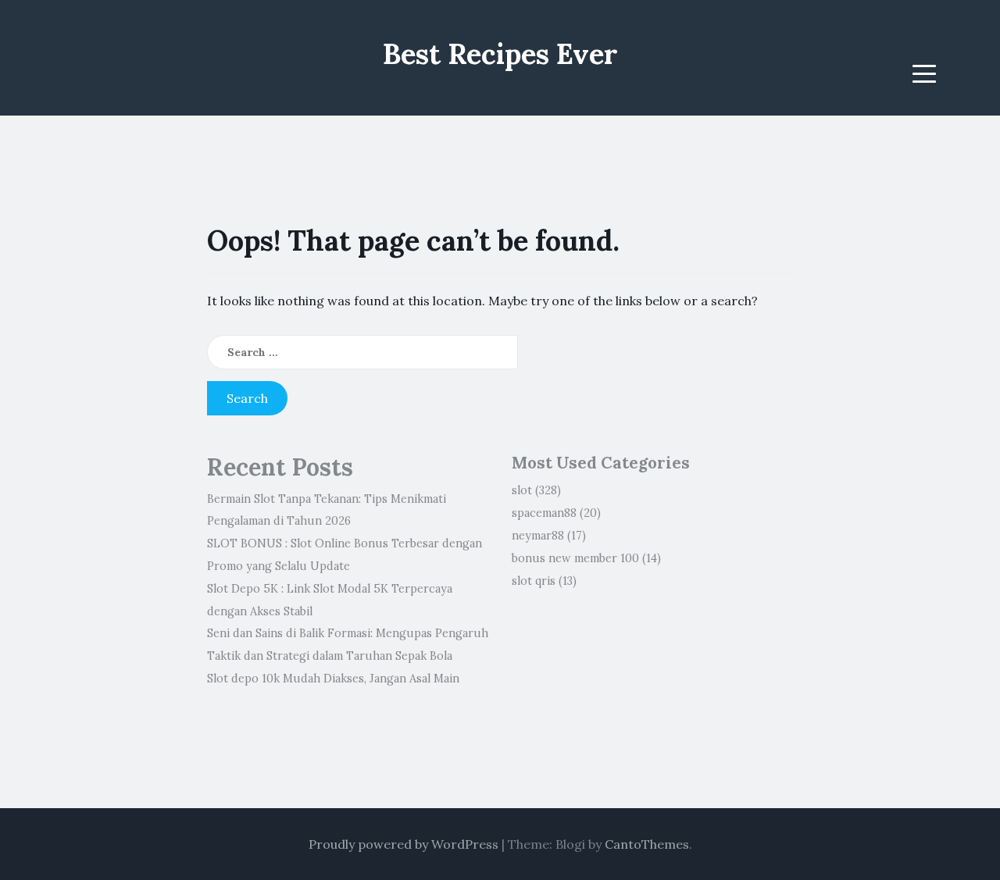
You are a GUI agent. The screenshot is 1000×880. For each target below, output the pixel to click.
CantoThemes (647, 844)
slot (522, 490)
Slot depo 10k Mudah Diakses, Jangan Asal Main (333, 679)
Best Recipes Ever (500, 54)
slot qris (533, 581)
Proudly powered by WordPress (403, 844)
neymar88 (538, 536)
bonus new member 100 (575, 558)
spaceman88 (544, 513)
